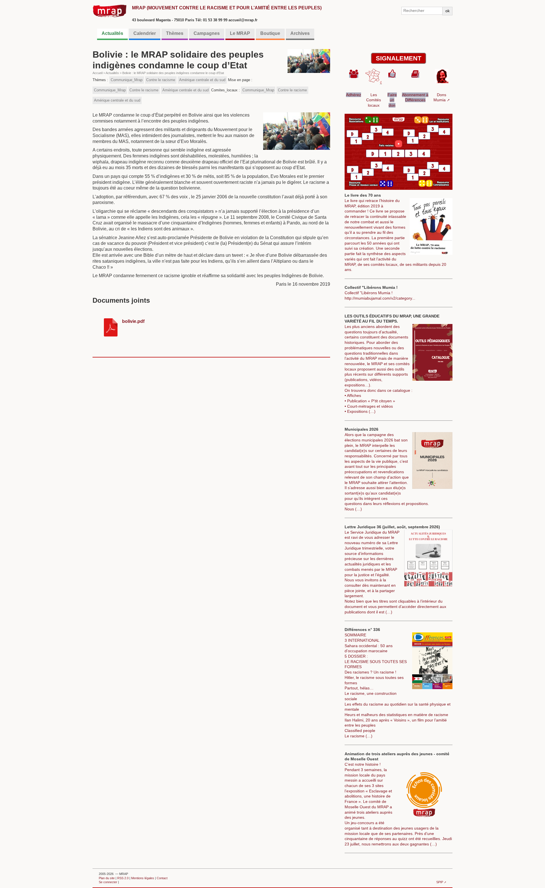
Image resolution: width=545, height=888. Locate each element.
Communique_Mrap (126, 80)
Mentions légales (142, 878)
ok (447, 11)
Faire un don (392, 100)
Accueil (97, 73)
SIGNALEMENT (398, 58)
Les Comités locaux (373, 100)
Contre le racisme (160, 80)
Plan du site (107, 878)
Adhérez (353, 94)
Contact (162, 878)
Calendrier (144, 33)
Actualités (112, 33)
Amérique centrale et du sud (202, 80)
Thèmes (174, 33)
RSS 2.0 (123, 878)
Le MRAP (240, 33)
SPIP (439, 882)
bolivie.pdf (133, 321)
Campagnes (207, 33)
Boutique (270, 33)
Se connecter (108, 882)
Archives (300, 33)
